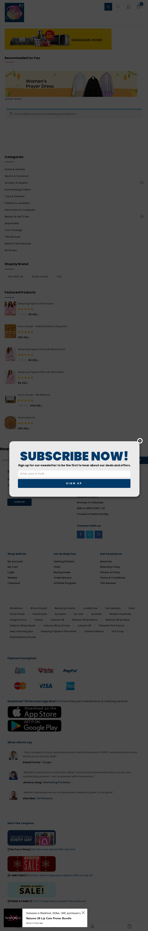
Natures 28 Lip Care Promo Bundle (48, 918)
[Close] (140, 441)
